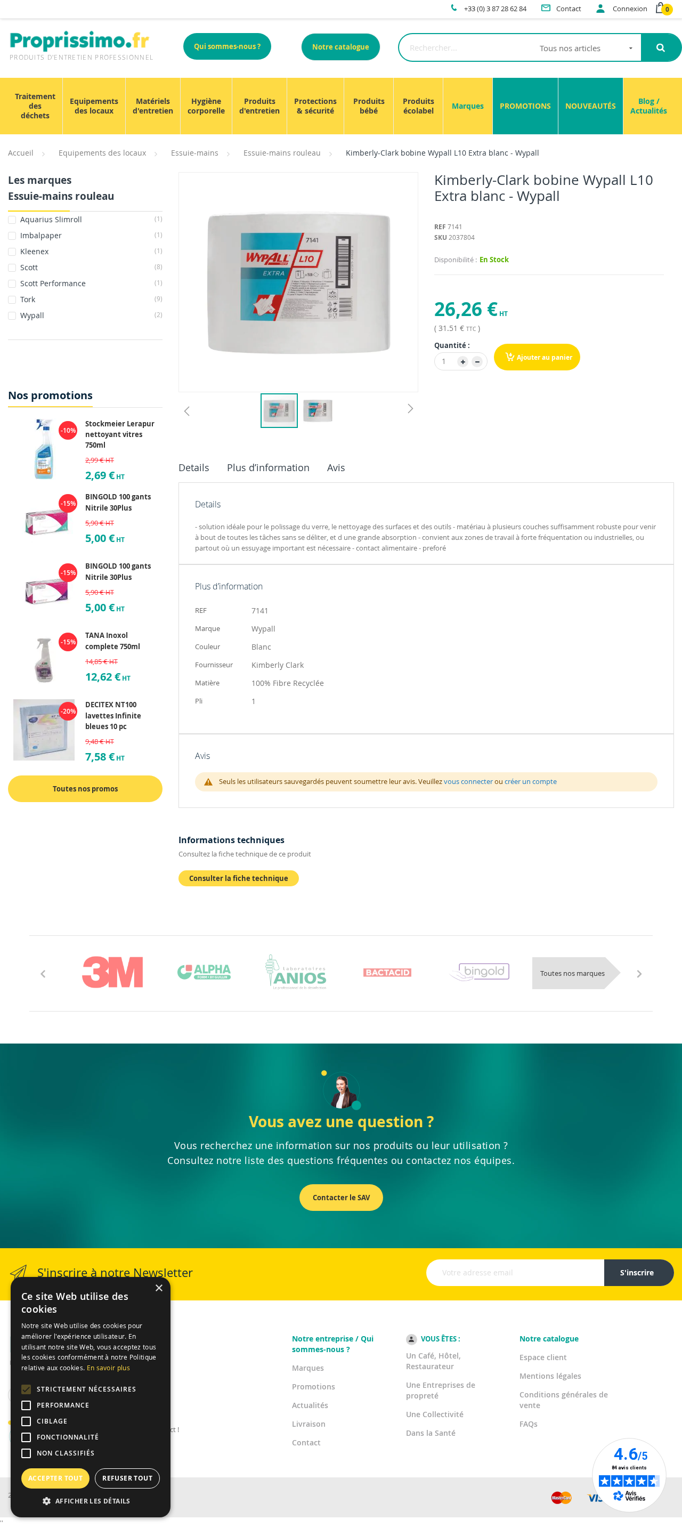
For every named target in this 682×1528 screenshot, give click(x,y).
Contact (306, 1442)
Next (639, 973)
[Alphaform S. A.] (204, 972)
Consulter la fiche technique (238, 878)
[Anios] (295, 972)
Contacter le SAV (341, 1197)
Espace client (543, 1357)
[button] (186, 410)
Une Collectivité (435, 1414)
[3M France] (112, 972)
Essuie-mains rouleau (282, 153)
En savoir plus (108, 1367)
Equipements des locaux (102, 153)
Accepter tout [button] (55, 1478)
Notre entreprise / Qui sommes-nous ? (333, 1343)
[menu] (341, 106)
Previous (42, 973)
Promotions (313, 1386)
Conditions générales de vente (563, 1399)
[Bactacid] (387, 972)
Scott (90, 267)
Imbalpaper (90, 235)
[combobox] (519, 47)
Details (193, 467)
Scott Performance (90, 283)
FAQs (528, 1424)
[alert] (90, 1397)
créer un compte (531, 781)
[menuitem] (35, 106)
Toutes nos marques (572, 973)
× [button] (159, 1288)
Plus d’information (268, 467)
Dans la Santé (431, 1433)
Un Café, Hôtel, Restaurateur (433, 1361)
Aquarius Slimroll (90, 219)
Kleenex (90, 251)
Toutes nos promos (85, 789)
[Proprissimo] (38, 5)
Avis (336, 467)
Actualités (310, 1405)
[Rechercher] (661, 47)
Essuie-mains (194, 153)
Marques (308, 1368)
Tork (90, 299)
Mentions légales (550, 1376)
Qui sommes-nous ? (227, 46)
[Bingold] (479, 972)
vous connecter (468, 781)
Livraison (309, 1424)
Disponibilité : (455, 259)
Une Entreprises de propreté (440, 1390)
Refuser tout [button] (127, 1478)
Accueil (21, 153)
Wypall (90, 315)
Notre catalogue (340, 47)
